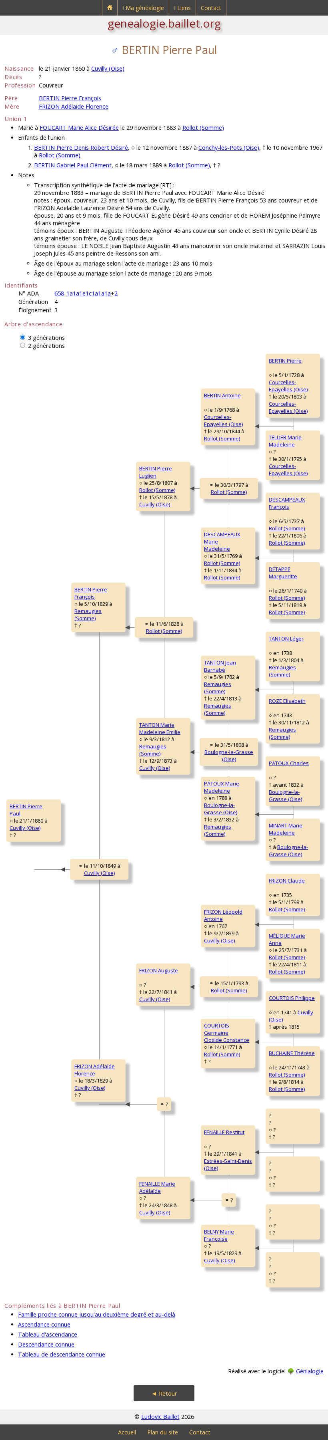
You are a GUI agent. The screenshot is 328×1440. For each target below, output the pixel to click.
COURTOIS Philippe (292, 998)
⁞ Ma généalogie (143, 8)
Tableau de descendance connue (61, 1354)
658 (59, 293)
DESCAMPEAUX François (287, 503)
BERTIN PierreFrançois (90, 593)
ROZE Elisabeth (287, 700)
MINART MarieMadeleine (285, 829)
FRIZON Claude (287, 880)
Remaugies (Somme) (88, 614)
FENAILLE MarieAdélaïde (157, 1187)
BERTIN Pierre (285, 360)
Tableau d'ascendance (47, 1334)
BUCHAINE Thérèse (292, 1053)
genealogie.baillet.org (164, 23)
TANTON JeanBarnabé (220, 666)
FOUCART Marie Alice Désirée (79, 127)
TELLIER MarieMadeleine (285, 441)
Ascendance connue (44, 1324)
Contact (211, 8)
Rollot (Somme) (203, 127)
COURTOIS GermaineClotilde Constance (226, 1032)
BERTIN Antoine (222, 395)
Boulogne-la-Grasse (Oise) (228, 755)
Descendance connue (46, 1344)
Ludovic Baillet (160, 1416)
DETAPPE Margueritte (283, 572)
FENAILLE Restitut (224, 1132)
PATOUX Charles (289, 763)
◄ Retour (164, 1393)
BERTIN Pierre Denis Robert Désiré (81, 147)
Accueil (127, 1432)
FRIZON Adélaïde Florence (73, 106)
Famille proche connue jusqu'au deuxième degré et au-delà (96, 1314)
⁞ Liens (182, 8)
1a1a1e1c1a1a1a (88, 293)
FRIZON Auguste (158, 970)
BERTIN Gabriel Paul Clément (73, 165)
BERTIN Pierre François (70, 98)
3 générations (46, 337)
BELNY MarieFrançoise (219, 1235)
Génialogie (310, 1371)
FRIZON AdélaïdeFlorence (94, 1070)
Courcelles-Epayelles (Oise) (223, 420)
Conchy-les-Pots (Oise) (228, 147)
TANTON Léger (286, 638)
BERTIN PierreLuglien (155, 472)
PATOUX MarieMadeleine (221, 787)
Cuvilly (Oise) (107, 68)
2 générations (46, 345)
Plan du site (162, 1432)
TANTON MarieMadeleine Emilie (159, 728)
